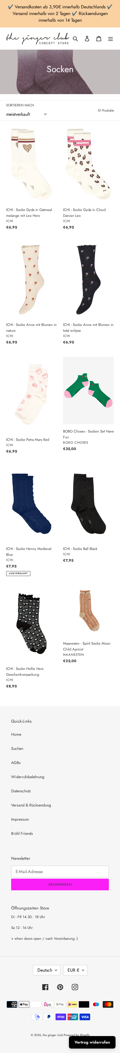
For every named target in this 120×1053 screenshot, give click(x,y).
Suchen (17, 748)
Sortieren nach (20, 105)
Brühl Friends (22, 833)
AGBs (16, 762)
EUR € (73, 970)
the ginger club (53, 1035)
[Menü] (110, 38)
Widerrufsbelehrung (27, 777)
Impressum (20, 819)
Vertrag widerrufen (92, 1042)
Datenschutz (21, 791)
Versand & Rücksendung (31, 805)
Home (16, 734)
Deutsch (44, 970)
